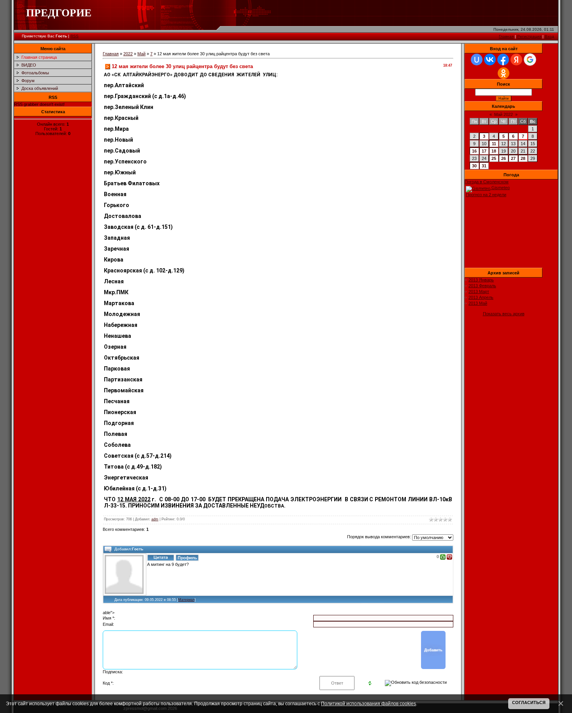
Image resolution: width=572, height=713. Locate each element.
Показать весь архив (504, 313)
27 (513, 158)
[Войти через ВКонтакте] (490, 59)
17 (484, 151)
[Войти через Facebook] (503, 59)
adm (154, 519)
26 (503, 158)
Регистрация (529, 36)
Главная (506, 36)
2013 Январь (481, 279)
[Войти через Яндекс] (516, 59)
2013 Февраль (482, 285)
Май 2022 (503, 114)
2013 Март (478, 291)
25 (493, 158)
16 (474, 151)
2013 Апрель (480, 297)
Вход (549, 36)
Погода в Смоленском (487, 181)
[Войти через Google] (530, 59)
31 (484, 165)
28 (523, 158)
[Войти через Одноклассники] (503, 73)
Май (141, 53)
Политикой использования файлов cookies (368, 703)
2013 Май (477, 303)
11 (494, 143)
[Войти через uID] (477, 59)
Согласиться (529, 702)
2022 (128, 53)
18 (493, 151)
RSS (74, 36)
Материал (186, 600)
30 (474, 165)
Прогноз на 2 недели (486, 194)
